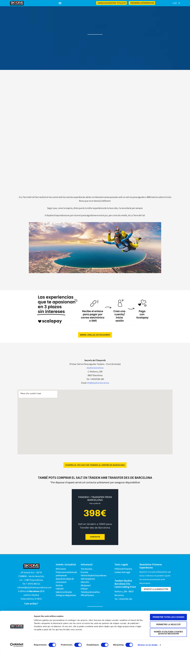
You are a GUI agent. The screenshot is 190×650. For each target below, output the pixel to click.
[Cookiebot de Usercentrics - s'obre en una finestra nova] (16, 645)
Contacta (95, 537)
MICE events (61, 568)
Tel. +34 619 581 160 (123, 599)
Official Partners (87, 595)
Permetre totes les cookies (168, 617)
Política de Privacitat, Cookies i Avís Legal (123, 570)
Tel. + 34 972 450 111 (31, 583)
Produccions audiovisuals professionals (66, 574)
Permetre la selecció (168, 624)
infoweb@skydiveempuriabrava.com (34, 587)
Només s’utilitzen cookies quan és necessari (168, 633)
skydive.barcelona (95, 367)
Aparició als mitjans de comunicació (65, 580)
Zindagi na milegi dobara (66, 595)
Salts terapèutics (88, 578)
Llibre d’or (85, 582)
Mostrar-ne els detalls (148, 645)
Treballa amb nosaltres (90, 592)
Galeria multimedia (64, 592)
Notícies (59, 585)
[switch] (78, 645)
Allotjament (86, 585)
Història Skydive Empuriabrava (93, 575)
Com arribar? (31, 603)
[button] (60, 3)
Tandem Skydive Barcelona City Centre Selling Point (125, 583)
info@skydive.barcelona (98, 382)
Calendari (60, 588)
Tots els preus (86, 568)
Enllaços (84, 588)
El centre (84, 572)
